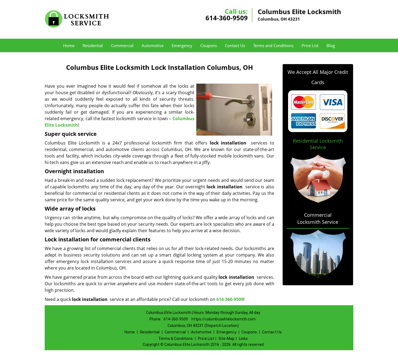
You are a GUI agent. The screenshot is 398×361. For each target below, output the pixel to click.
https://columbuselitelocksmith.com (223, 319)
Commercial (122, 45)
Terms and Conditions (273, 45)
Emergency (182, 45)
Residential (93, 45)
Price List (310, 45)
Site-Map (226, 338)
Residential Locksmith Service (318, 143)
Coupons (208, 45)
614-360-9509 (226, 17)
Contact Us (235, 45)
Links (243, 338)
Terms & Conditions (175, 338)
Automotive (153, 45)
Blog (331, 45)
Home (68, 45)
